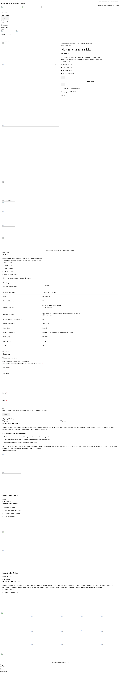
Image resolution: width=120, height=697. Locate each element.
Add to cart (90, 81)
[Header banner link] (60, 348)
